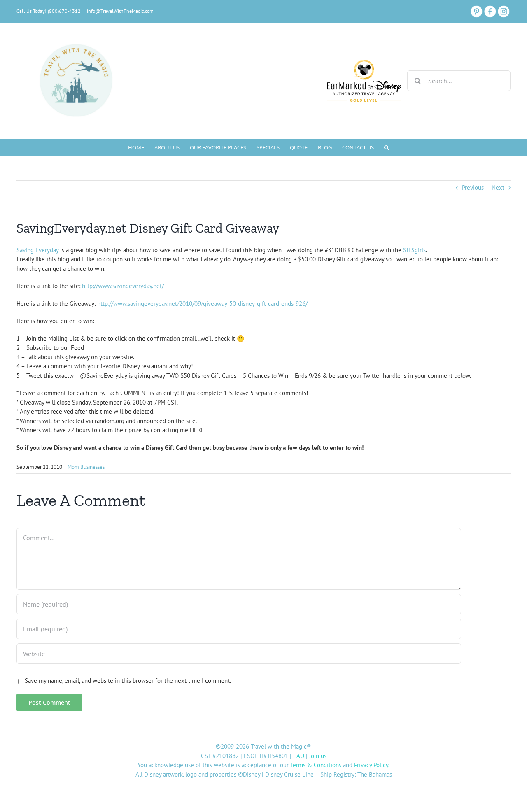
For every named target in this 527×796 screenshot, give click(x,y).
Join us (317, 756)
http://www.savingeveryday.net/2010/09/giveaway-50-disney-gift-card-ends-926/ (202, 303)
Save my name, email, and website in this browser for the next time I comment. (128, 680)
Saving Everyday (37, 250)
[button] (386, 147)
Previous (473, 187)
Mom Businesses (86, 466)
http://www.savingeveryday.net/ (123, 286)
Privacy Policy (371, 765)
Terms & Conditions (315, 765)
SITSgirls (414, 250)
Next (498, 187)
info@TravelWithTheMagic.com (120, 11)
